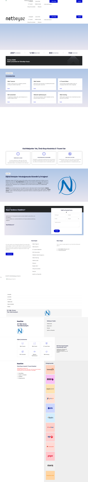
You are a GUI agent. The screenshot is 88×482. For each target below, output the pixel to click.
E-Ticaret (30, 4)
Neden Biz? (35, 266)
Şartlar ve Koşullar (36, 274)
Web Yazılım (35, 246)
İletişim (39, 6)
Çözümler (37, 1)
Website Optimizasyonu (38, 255)
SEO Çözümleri (36, 252)
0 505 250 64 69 (47, 4)
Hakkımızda (38, 4)
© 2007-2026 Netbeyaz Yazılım (13, 276)
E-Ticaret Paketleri (37, 249)
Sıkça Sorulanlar (31, 6)
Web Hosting (35, 257)
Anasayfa (31, 1)
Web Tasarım (35, 244)
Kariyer (34, 271)
